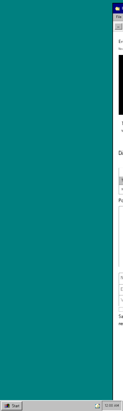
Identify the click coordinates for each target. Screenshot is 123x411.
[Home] (97, 406)
